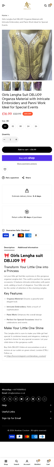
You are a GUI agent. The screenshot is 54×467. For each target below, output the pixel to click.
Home (4, 15)
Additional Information (28, 247)
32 (13, 126)
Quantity (6, 134)
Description (9, 247)
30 (5, 126)
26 (36, 126)
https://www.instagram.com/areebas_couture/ (26, 356)
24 (28, 126)
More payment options (27, 164)
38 (20, 126)
